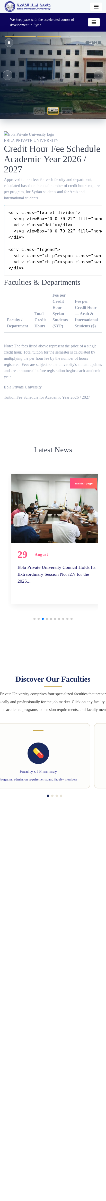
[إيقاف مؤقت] (9, 42)
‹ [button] (7, 75)
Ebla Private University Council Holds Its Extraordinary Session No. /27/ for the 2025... (42, 573)
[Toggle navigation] (96, 7)
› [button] (98, 75)
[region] (53, 75)
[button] (39, 111)
